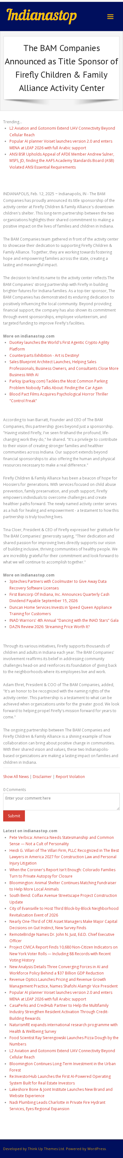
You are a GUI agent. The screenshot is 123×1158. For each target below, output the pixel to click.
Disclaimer (42, 776)
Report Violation (70, 776)
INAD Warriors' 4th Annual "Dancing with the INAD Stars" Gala (64, 620)
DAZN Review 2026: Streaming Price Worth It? (49, 626)
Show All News (16, 776)
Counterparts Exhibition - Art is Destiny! (44, 355)
